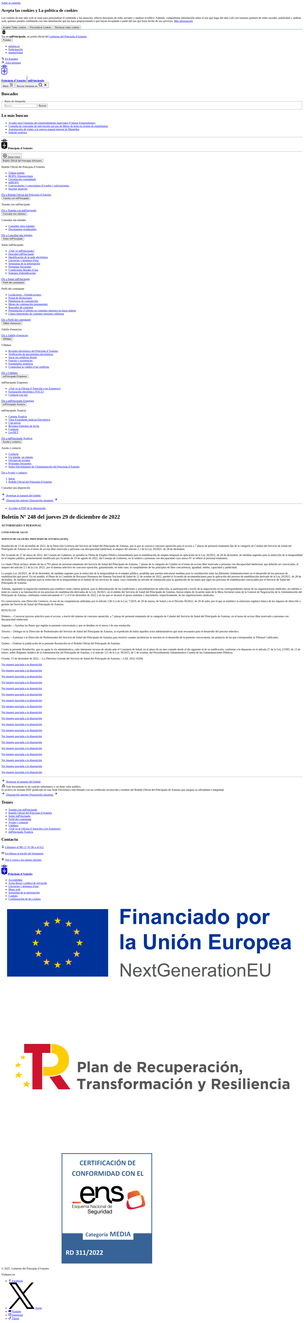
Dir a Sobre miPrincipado (15, 279)
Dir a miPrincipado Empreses (17, 400)
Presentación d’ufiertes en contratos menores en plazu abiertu (42, 310)
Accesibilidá (15, 879)
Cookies (13, 895)
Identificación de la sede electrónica (28, 257)
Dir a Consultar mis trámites (16, 235)
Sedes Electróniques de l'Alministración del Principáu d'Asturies (44, 466)
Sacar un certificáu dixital (22, 357)
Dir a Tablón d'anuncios (14, 335)
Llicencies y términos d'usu (23, 260)
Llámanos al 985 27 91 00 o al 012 (24, 847)
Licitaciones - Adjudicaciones (24, 294)
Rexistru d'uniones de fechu (23, 426)
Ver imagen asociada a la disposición (21, 664)
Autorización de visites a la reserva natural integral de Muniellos (43, 129)
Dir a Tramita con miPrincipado (18, 210)
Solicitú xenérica (17, 132)
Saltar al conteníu (11, 2)
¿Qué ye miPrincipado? (21, 250)
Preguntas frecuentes (19, 266)
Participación (15, 49)
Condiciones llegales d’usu (23, 269)
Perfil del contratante (19, 819)
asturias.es (14, 46)
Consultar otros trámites (21, 226)
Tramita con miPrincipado (22, 809)
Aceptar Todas (14, 27)
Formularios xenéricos (20, 363)
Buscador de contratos (20, 307)
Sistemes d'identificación (22, 273)
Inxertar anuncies (17, 188)
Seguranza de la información (24, 263)
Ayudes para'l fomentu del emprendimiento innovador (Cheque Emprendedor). (52, 122)
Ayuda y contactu (18, 822)
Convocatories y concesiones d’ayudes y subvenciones (38, 185)
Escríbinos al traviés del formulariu (24, 853)
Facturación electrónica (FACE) (26, 391)
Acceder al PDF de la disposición (27, 508)
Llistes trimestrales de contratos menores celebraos (36, 313)
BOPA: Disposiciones (20, 176)
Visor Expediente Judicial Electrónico (29, 419)
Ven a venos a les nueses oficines (23, 859)
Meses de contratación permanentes (28, 304)
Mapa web (14, 889)
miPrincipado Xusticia (20, 831)
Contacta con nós (18, 394)
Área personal (13, 62)
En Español (11, 58)
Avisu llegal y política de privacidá (27, 883)
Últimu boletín (16, 172)
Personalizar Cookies (40, 27)
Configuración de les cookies (24, 898)
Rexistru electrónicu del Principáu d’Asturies (33, 351)
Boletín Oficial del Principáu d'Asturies (30, 481)
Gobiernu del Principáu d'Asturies (68, 36)
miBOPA (13, 182)
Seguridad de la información (24, 892)
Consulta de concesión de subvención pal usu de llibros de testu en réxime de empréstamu (58, 126)
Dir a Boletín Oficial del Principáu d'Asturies (26, 194)
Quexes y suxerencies (20, 360)
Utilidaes (13, 825)
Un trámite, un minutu (20, 457)
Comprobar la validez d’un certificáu (28, 366)
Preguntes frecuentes (19, 463)
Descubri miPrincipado (21, 254)
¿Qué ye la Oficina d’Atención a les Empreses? (34, 388)
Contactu (13, 429)
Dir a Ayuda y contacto (14, 472)
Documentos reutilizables (22, 229)
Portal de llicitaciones (20, 297)
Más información (183, 21)
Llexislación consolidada (22, 179)
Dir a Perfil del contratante (16, 319)
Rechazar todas (67, 27)
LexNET (13, 432)
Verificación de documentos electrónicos (30, 354)
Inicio (11, 478)
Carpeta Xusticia (17, 416)
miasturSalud (15, 52)
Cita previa (14, 422)
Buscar (42, 105)
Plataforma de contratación (23, 301)
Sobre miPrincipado (19, 816)
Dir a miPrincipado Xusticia (16, 438)
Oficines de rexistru (19, 460)
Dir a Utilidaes (9, 372)
